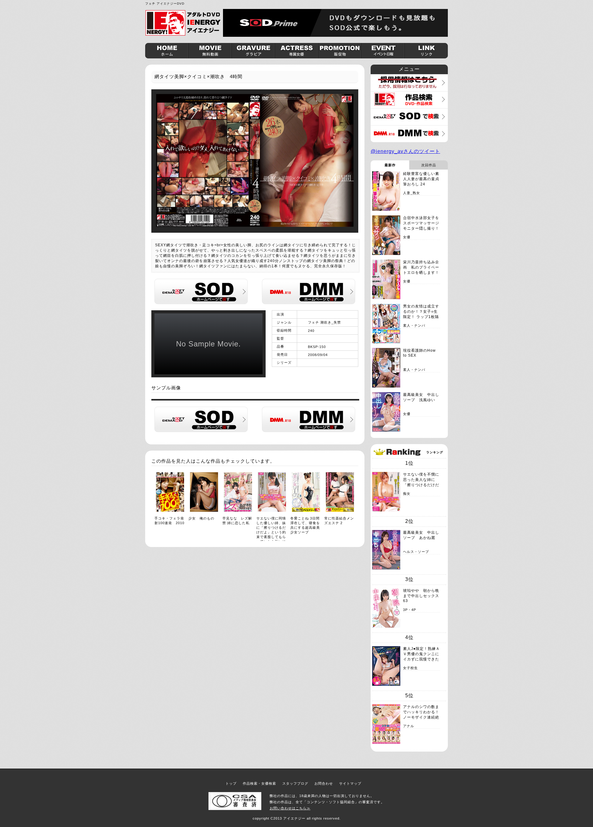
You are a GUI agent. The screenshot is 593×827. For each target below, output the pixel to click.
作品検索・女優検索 (259, 783)
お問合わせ (323, 783)
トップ (231, 783)
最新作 (390, 165)
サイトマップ (350, 783)
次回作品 (428, 165)
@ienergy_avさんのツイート (405, 151)
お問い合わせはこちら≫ (290, 808)
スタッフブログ (295, 783)
